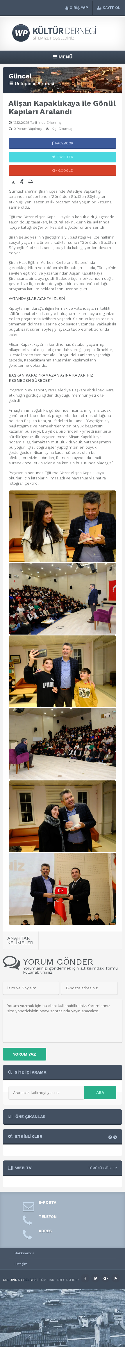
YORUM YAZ (24, 1054)
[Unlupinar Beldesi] (62, 41)
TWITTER (65, 157)
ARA (100, 1092)
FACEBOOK (64, 143)
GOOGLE (65, 171)
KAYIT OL (111, 8)
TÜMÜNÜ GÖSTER (102, 1168)
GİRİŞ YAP (78, 8)
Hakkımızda (24, 1253)
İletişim (21, 1264)
